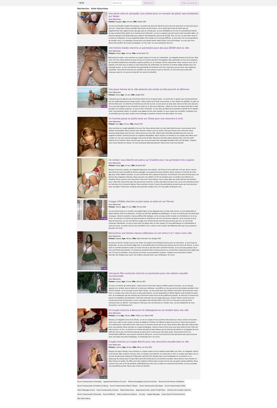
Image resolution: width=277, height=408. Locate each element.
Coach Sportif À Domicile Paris (173, 394)
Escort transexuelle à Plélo (175, 386)
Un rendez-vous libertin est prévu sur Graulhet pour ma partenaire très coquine (151, 160)
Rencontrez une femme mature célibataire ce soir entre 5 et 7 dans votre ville (150, 233)
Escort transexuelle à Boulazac (151, 386)
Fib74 (81, 3)
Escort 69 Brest (109, 394)
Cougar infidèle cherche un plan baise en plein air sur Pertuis (141, 201)
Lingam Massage (153, 394)
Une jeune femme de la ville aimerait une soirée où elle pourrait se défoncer (149, 89)
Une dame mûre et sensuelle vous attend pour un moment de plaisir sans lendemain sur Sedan (153, 15)
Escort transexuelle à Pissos (107, 390)
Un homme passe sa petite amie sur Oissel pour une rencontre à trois (146, 118)
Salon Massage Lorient (86, 390)
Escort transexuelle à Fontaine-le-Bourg (92, 386)
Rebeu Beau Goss (127, 390)
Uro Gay (142, 394)
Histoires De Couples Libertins (179, 390)
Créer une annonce (189, 3)
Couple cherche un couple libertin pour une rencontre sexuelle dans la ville (149, 341)
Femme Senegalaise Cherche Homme (142, 381)
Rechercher (148, 3)
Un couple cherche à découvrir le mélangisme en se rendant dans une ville (148, 310)
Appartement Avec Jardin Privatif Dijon (150, 390)
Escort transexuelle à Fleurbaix (89, 394)
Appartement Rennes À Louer (114, 381)
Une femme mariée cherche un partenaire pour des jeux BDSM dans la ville (149, 47)
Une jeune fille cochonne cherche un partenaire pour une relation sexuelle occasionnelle (148, 274)
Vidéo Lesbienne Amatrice (127, 394)
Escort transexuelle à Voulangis (89, 381)
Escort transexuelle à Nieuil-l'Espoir (124, 386)
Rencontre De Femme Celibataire (171, 381)
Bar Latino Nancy (83, 398)
